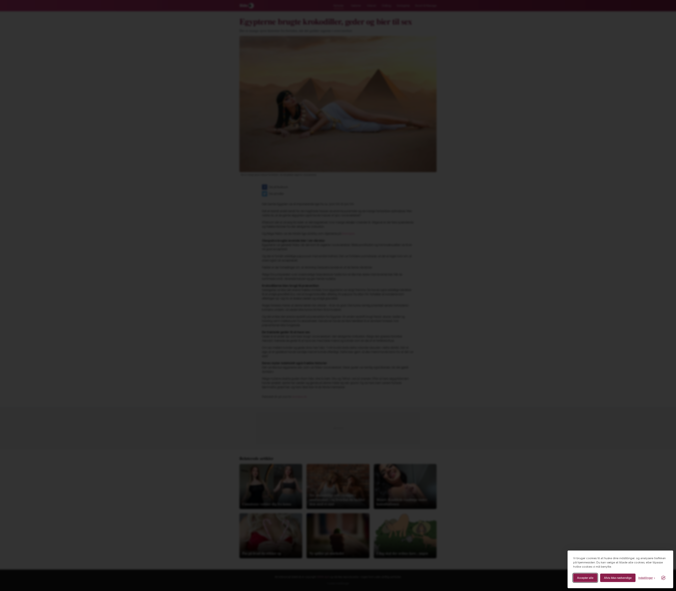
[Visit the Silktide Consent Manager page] (663, 578)
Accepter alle (585, 578)
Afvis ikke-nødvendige (618, 578)
